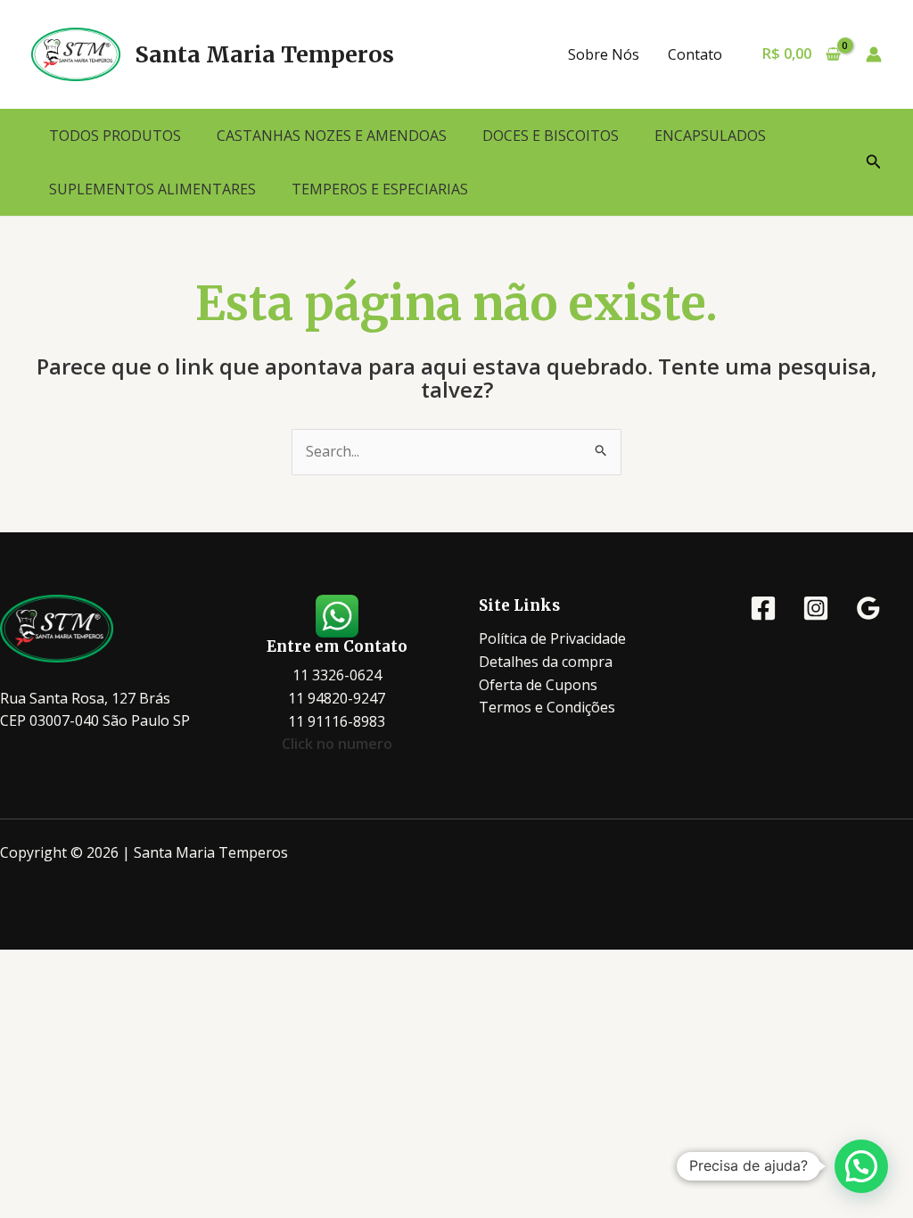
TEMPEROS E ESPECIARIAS (380, 189)
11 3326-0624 (337, 675)
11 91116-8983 (336, 721)
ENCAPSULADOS (710, 135)
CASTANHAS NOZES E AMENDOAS (332, 135)
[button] (874, 162)
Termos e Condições (547, 707)
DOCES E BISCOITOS (550, 135)
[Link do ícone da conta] (874, 54)
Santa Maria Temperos (264, 54)
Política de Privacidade (552, 638)
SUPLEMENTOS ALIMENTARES (152, 189)
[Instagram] (815, 608)
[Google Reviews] (868, 608)
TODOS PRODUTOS (115, 135)
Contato (695, 54)
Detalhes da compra (546, 661)
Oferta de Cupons (538, 685)
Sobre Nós (603, 54)
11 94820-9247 (336, 698)
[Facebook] (763, 608)
